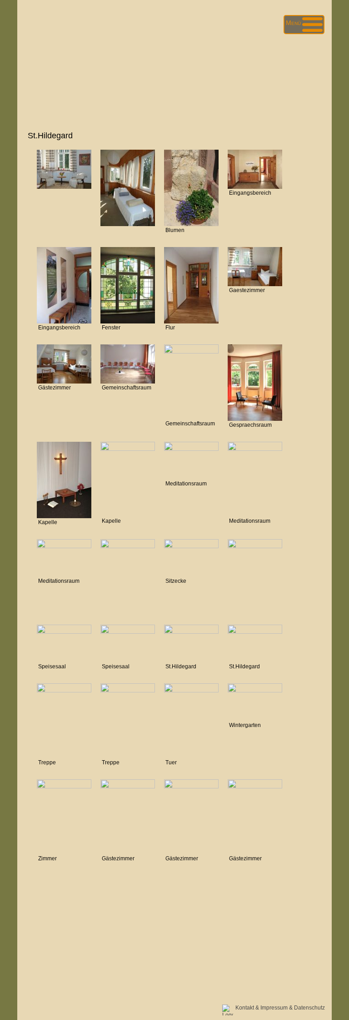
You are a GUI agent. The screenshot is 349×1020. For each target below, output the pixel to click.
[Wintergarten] (255, 690)
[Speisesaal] (64, 631)
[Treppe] (127, 690)
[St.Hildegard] (191, 631)
